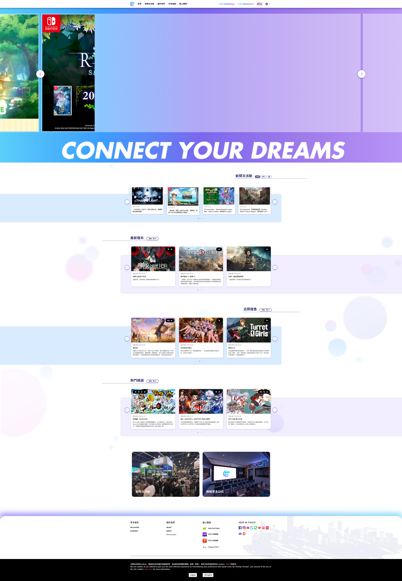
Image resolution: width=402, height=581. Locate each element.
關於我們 (161, 4)
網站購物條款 (134, 531)
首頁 (139, 4)
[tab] (198, 218)
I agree (193, 575)
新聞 (263, 176)
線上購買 (183, 4)
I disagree (208, 575)
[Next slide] (362, 74)
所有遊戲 (172, 4)
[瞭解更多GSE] (236, 474)
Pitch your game (171, 534)
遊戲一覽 (152, 238)
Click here (148, 569)
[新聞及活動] (165, 474)
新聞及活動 (149, 4)
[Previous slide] (40, 74)
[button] (268, 4)
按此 (227, 564)
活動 (269, 176)
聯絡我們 (168, 531)
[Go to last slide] (127, 201)
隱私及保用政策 (134, 527)
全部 (257, 176)
